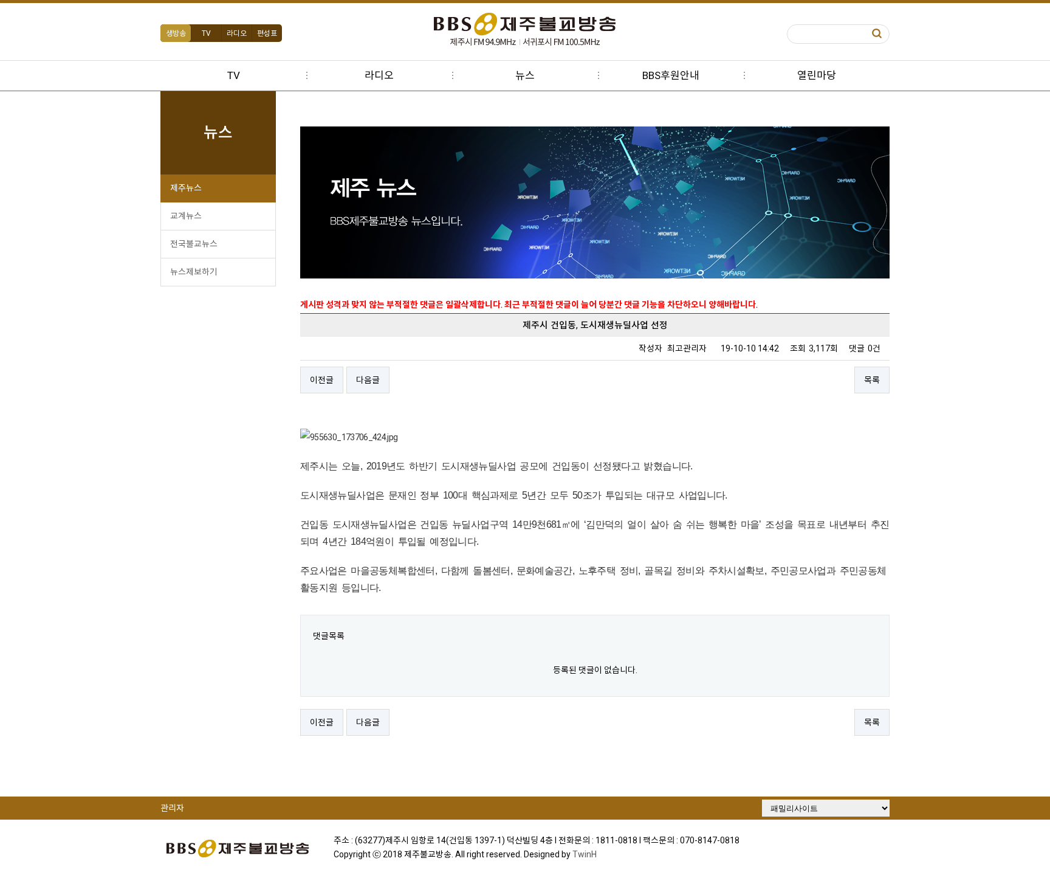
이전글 (322, 380)
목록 (872, 380)
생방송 (176, 33)
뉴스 (525, 75)
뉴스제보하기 (194, 272)
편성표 (267, 33)
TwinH (584, 854)
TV (206, 33)
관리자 (172, 808)
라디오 (237, 33)
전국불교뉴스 (194, 244)
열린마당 (816, 75)
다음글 (368, 380)
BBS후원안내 (670, 75)
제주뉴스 (186, 188)
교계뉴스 (186, 216)
